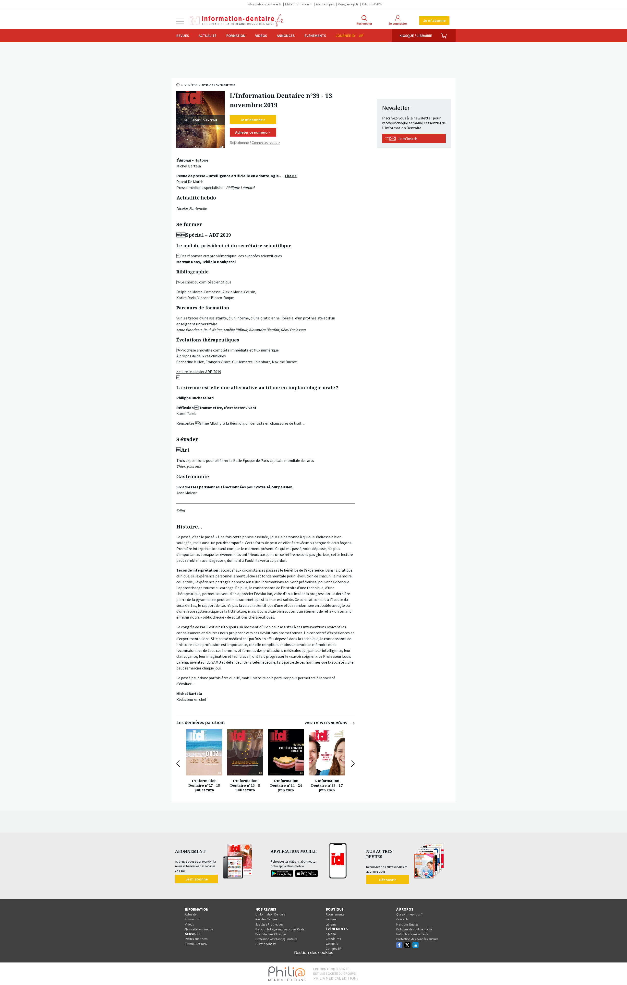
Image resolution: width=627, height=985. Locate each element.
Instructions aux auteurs (412, 934)
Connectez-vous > (266, 142)
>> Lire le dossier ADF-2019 (198, 371)
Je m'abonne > (252, 119)
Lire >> (291, 175)
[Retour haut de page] (618, 972)
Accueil (178, 85)
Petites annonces (196, 939)
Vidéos (261, 35)
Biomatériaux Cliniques (270, 934)
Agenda (331, 934)
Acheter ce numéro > (253, 132)
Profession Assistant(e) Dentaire (276, 939)
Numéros (190, 85)
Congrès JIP (334, 949)
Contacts (402, 919)
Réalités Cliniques (266, 919)
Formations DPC (196, 944)
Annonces (286, 35)
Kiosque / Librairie (415, 35)
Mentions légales (407, 924)
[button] (179, 764)
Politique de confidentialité (414, 929)
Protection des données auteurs (417, 939)
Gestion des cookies (313, 953)
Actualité (208, 35)
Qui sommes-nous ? (409, 914)
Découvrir (387, 879)
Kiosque (331, 919)
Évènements (315, 35)
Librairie (331, 924)
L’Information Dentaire (270, 914)
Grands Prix (333, 939)
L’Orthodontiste (265, 944)
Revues (182, 35)
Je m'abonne (434, 20)
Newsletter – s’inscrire (199, 929)
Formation (235, 35)
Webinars (332, 944)
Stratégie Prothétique (269, 924)
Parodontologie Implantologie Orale (279, 929)
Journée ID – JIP (349, 35)
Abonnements (335, 914)
